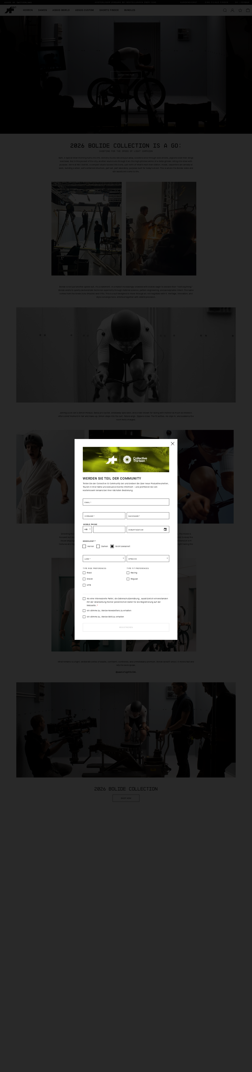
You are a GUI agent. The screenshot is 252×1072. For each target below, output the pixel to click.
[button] (104, 558)
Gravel (90, 579)
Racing (134, 572)
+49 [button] (86, 529)
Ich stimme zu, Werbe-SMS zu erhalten (105, 616)
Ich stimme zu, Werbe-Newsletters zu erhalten (109, 610)
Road (89, 572)
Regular (134, 579)
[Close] (172, 443)
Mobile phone (90, 524)
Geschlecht (89, 541)
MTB (89, 585)
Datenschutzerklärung (129, 598)
